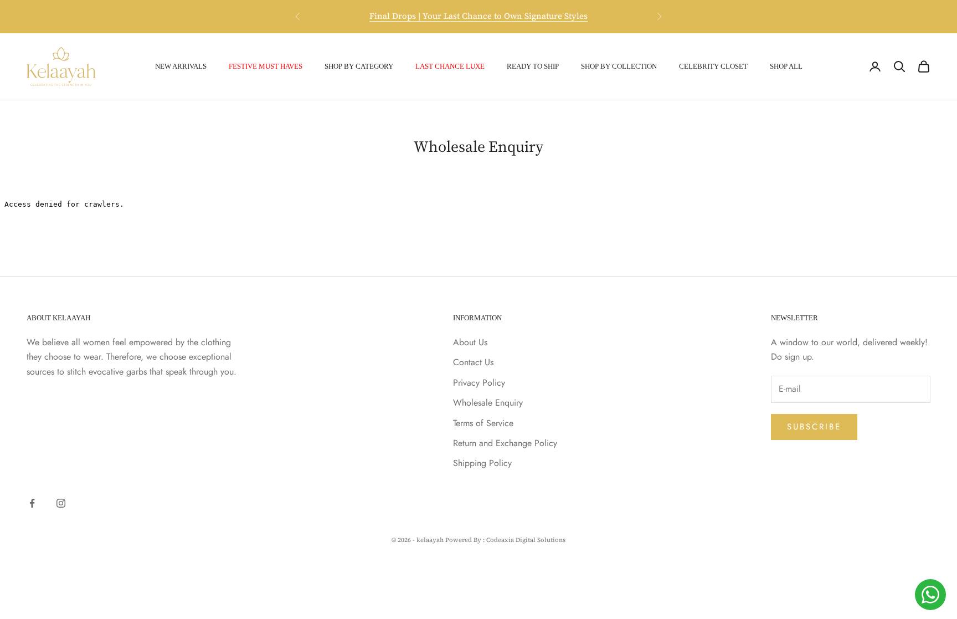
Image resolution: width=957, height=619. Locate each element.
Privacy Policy (479, 382)
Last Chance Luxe (450, 66)
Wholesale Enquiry (488, 402)
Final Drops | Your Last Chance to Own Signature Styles (478, 16)
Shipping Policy (482, 463)
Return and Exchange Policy (505, 443)
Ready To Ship (533, 66)
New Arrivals (181, 66)
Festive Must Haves (265, 66)
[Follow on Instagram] (60, 503)
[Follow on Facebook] (32, 503)
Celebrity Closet (713, 66)
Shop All (786, 66)
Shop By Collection (619, 66)
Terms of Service (483, 423)
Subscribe (814, 427)
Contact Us (473, 362)
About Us (470, 342)
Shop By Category (359, 66)
